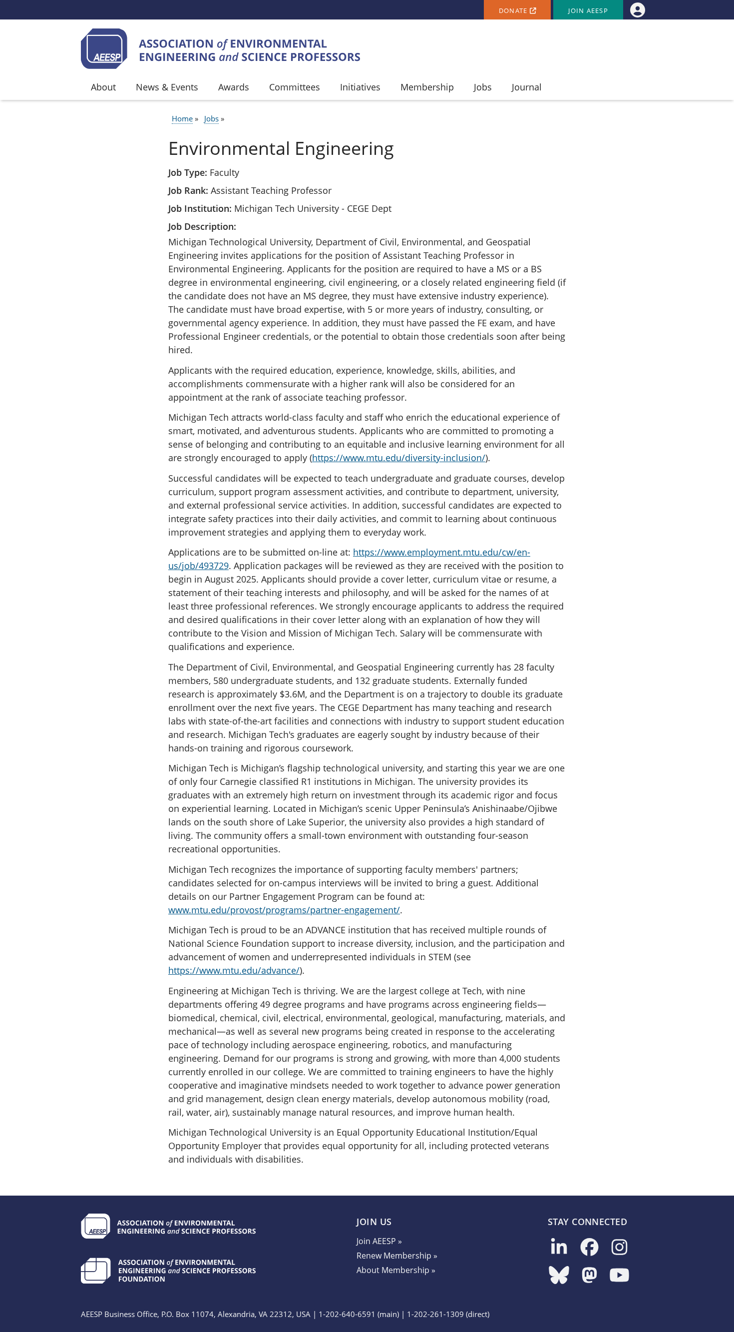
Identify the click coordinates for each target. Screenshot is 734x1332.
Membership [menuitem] (427, 87)
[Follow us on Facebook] (589, 1248)
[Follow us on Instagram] (619, 1248)
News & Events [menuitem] (167, 87)
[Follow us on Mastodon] (589, 1276)
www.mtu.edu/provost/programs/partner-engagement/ (284, 910)
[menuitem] (637, 9)
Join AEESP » (379, 1241)
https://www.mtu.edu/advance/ (234, 970)
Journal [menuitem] (527, 87)
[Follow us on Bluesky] (559, 1276)
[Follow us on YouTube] (619, 1276)
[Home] (221, 48)
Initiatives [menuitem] (360, 87)
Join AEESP (588, 10)
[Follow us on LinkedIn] (559, 1248)
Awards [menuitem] (233, 87)
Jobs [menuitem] (483, 87)
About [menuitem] (103, 87)
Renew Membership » (397, 1255)
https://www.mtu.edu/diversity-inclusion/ (398, 458)
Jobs (211, 118)
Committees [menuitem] (294, 87)
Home (182, 118)
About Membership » (396, 1270)
